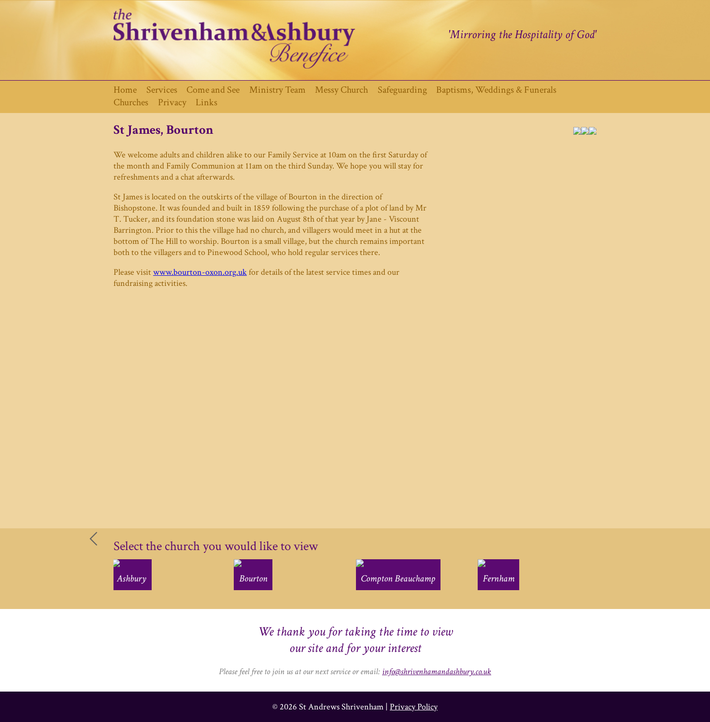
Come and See (213, 90)
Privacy (172, 102)
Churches (131, 102)
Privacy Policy (414, 706)
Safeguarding (402, 90)
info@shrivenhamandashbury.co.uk (436, 671)
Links (206, 102)
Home (125, 90)
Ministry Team (277, 90)
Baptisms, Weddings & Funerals (496, 90)
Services (161, 90)
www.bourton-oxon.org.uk (200, 272)
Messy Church (341, 90)
